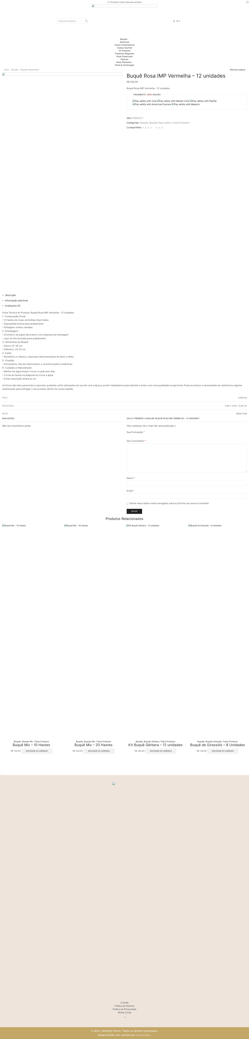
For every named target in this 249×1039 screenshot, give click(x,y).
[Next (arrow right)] (1, 774)
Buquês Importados (30, 69)
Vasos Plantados (123, 62)
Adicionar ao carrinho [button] (37, 751)
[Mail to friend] (153, 127)
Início (6, 69)
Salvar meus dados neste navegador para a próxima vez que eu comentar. (169, 503)
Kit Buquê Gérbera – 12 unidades (155, 745)
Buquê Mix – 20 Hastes (93, 745)
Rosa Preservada (125, 56)
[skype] (162, 127)
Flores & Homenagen (124, 65)
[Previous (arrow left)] (0, 774)
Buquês (123, 39)
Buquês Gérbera (151, 741)
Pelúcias (124, 59)
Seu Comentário (136, 441)
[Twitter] (143, 127)
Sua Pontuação (136, 432)
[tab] (10, 295)
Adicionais (124, 42)
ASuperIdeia (142, 1035)
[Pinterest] (151, 127)
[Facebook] (145, 127)
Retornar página (237, 69)
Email (130, 490)
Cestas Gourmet (124, 48)
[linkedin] (156, 127)
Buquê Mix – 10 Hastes (31, 745)
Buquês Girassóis (214, 741)
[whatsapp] (159, 127)
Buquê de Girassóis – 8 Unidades (217, 745)
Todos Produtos (180, 122)
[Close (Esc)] (0, 771)
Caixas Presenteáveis (124, 45)
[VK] (148, 127)
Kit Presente (124, 50)
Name (131, 478)
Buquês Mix (27, 741)
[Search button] (86, 21)
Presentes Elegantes (124, 53)
